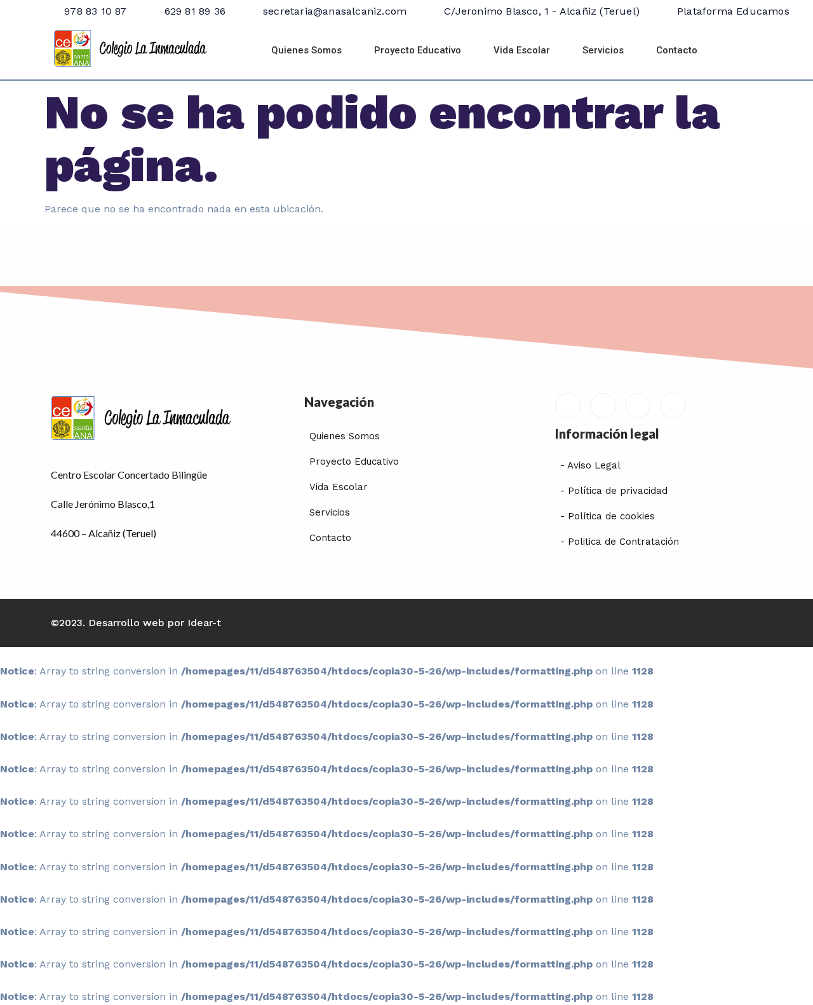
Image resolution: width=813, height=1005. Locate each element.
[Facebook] (602, 405)
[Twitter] (637, 405)
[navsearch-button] (745, 50)
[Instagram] (672, 405)
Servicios (603, 50)
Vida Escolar (522, 50)
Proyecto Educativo (417, 50)
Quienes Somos (306, 50)
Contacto (676, 50)
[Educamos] (568, 405)
